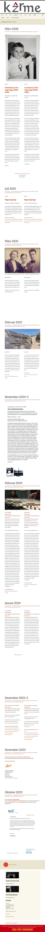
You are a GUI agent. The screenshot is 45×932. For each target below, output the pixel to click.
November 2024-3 (16, 397)
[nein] (43, 928)
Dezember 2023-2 (16, 698)
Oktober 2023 (13, 792)
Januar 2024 (13, 603)
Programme (16, 14)
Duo (10, 14)
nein (19, 929)
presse (20, 487)
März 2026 (11, 29)
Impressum (8, 913)
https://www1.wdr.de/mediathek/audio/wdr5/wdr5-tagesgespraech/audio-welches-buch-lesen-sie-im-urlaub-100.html (14, 221)
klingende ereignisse (11, 192)
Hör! (21, 14)
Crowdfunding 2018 (15, 17)
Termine (2, 17)
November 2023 (15, 750)
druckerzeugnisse (32, 191)
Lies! (25, 14)
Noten (8, 17)
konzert (30, 31)
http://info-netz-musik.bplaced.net (13, 520)
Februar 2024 (13, 483)
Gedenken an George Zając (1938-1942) (12, 90)
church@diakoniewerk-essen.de (11, 777)
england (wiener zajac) (9, 701)
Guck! (30, 14)
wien (37, 31)
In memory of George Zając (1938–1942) (31, 90)
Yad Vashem (17, 802)
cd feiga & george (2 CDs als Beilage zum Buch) (21, 31)
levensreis (34, 31)
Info (6, 14)
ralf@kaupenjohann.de (12, 911)
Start (2, 14)
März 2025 (11, 241)
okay (14, 929)
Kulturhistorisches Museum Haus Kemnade (22, 173)
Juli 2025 (10, 188)
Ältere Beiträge (11, 864)
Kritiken (34, 14)
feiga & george (10, 200)
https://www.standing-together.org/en (11, 723)
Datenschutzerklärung (10, 916)
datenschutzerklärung (28, 929)
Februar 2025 (13, 322)
